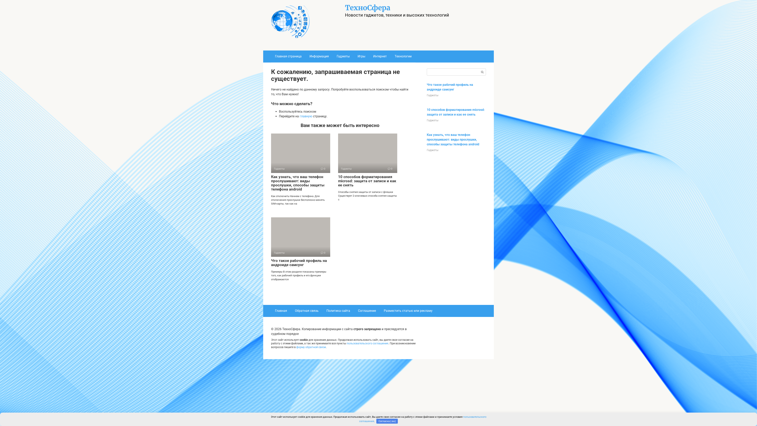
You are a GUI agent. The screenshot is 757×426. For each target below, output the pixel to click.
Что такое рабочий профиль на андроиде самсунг (299, 262)
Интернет (380, 56)
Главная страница (288, 56)
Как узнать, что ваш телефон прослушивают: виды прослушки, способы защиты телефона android (297, 183)
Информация (319, 56)
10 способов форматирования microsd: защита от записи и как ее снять (367, 181)
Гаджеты (343, 56)
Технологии (403, 56)
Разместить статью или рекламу (408, 311)
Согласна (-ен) (387, 421)
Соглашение (367, 311)
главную (306, 116)
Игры (361, 56)
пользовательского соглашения (367, 343)
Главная (281, 311)
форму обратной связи (311, 347)
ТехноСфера (367, 7)
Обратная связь (307, 311)
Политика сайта (338, 311)
